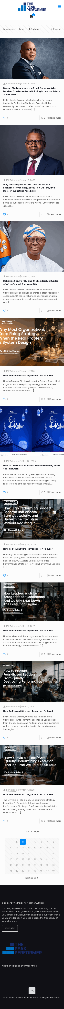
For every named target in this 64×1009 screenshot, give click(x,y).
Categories (8, 29)
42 (16, 870)
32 (53, 859)
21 (35, 853)
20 (29, 853)
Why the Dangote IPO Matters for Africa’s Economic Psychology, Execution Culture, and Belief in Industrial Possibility (29, 187)
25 (11, 859)
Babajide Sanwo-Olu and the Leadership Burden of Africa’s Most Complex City (31, 282)
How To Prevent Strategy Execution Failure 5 (28, 375)
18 (17, 853)
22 (41, 853)
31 (47, 859)
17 (11, 853)
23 (47, 853)
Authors (35, 29)
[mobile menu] (59, 6)
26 (17, 859)
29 (35, 859)
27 (23, 859)
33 (11, 865)
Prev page (33, 831)
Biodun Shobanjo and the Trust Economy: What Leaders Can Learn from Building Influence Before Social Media (31, 91)
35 (23, 865)
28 (29, 859)
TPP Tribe (11, 83)
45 (35, 870)
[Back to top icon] (32, 990)
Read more (55, 117)
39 (47, 865)
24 (53, 853)
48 (53, 870)
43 (22, 870)
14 (41, 847)
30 (41, 859)
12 (29, 847)
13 (35, 847)
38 (41, 865)
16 (53, 847)
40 (53, 865)
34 (16, 865)
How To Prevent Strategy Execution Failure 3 (28, 630)
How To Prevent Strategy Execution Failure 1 (28, 794)
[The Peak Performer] (32, 7)
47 (47, 870)
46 (41, 870)
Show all (57, 29)
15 (47, 847)
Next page (30, 877)
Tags (21, 29)
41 (11, 870)
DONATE (10, 928)
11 (23, 847)
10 (17, 847)
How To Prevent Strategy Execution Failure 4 (28, 548)
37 (35, 865)
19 (23, 853)
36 (29, 865)
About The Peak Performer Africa (19, 965)
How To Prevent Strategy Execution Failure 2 (28, 711)
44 (29, 870)
